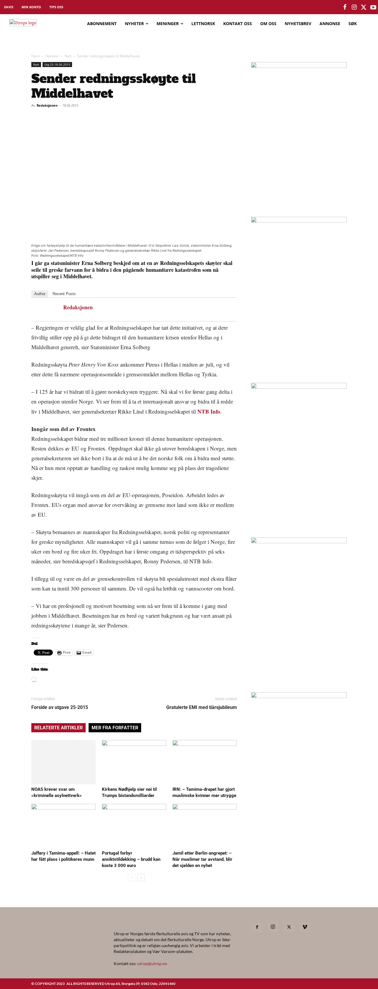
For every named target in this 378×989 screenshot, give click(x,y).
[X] (289, 927)
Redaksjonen (47, 105)
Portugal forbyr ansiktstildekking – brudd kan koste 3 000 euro (131, 859)
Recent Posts (64, 294)
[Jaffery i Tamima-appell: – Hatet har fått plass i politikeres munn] (63, 826)
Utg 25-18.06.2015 (57, 64)
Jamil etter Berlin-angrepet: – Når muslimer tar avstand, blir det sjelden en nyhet (202, 859)
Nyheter (52, 55)
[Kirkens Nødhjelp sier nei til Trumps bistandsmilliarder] (134, 762)
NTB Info (208, 411)
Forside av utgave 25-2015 (59, 707)
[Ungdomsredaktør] (299, 541)
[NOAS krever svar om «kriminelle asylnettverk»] (63, 762)
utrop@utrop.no (152, 963)
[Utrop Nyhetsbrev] (299, 696)
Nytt (68, 55)
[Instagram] (273, 927)
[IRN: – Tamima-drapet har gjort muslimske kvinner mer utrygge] (204, 762)
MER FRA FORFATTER (115, 728)
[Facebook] (257, 927)
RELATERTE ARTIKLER (58, 728)
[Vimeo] (305, 927)
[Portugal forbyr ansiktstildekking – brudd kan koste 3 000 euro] (134, 826)
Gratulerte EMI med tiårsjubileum (201, 707)
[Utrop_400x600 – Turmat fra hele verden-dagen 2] (299, 66)
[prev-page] (131, 877)
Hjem (35, 55)
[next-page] (141, 877)
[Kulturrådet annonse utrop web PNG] (299, 387)
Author (39, 294)
